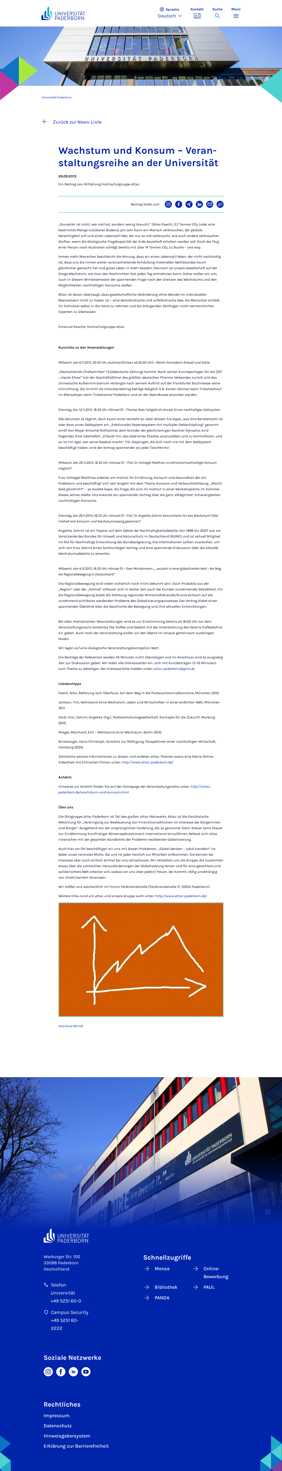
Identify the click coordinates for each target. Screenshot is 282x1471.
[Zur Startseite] (63, 13)
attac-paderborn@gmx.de (174, 669)
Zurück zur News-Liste (77, 122)
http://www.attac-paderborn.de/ (147, 762)
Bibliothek (166, 1287)
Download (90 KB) (70, 1026)
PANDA (162, 1298)
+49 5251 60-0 (66, 1301)
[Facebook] (60, 1371)
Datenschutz (58, 1426)
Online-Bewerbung (216, 1272)
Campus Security (69, 1312)
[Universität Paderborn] (66, 1235)
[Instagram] (48, 1371)
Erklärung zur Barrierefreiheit (76, 1446)
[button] (172, 13)
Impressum (57, 1415)
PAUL (209, 1287)
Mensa (162, 1269)
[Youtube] (86, 1371)
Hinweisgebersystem (67, 1436)
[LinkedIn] (73, 1371)
